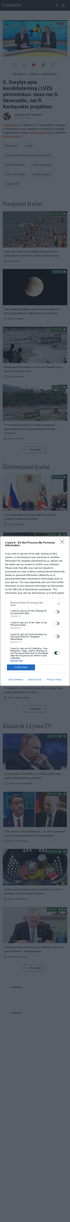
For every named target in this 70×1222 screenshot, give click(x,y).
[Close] (63, 543)
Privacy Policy (54, 679)
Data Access (35, 679)
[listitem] (35, 603)
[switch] (57, 611)
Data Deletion (15, 679)
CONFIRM (21, 667)
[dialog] (35, 611)
